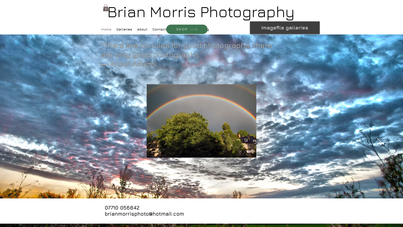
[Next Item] (379, 142)
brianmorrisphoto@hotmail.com (144, 214)
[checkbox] (201, 165)
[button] (106, 7)
